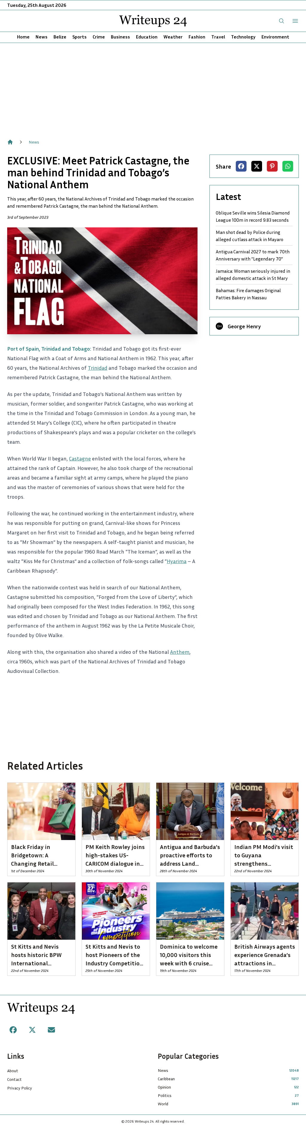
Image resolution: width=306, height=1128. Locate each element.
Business (120, 37)
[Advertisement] (153, 88)
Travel (218, 37)
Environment (275, 37)
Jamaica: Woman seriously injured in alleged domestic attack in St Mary (253, 274)
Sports (79, 37)
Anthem (179, 651)
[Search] (281, 21)
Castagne (80, 458)
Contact (14, 1079)
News (42, 37)
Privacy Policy (19, 1087)
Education (146, 37)
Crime (99, 37)
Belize (59, 37)
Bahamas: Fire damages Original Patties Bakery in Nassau (248, 294)
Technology (243, 37)
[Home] (10, 142)
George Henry (244, 326)
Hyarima (176, 561)
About (12, 1070)
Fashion (197, 37)
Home (23, 37)
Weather (173, 37)
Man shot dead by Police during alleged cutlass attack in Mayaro (249, 235)
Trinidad (97, 367)
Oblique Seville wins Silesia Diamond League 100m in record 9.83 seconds (253, 216)
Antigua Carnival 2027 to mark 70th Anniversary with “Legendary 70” (253, 255)
